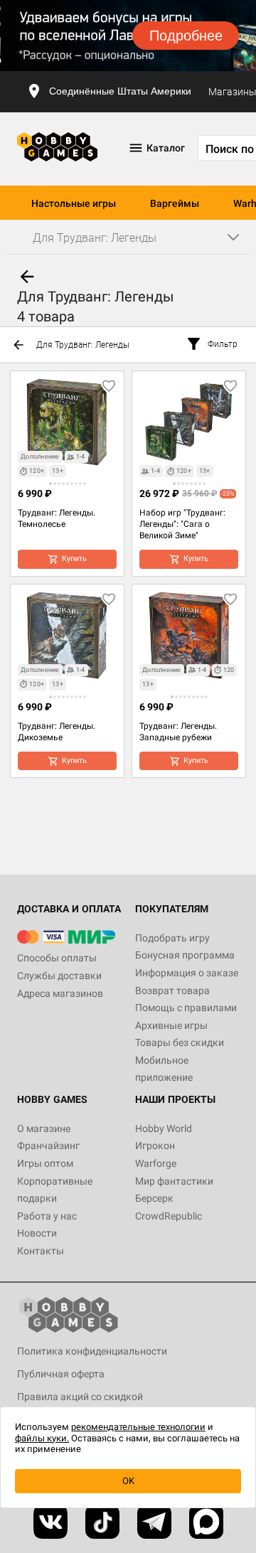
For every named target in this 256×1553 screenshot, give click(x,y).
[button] (50, 483)
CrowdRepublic (168, 1216)
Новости (37, 1233)
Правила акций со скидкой (80, 1396)
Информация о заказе (186, 972)
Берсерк (154, 1198)
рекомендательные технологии (138, 1426)
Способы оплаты (57, 958)
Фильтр (223, 344)
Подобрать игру (172, 938)
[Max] (206, 1522)
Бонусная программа (185, 955)
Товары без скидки (179, 1042)
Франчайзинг (48, 1145)
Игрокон (155, 1145)
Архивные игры (171, 1025)
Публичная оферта (61, 1373)
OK (128, 1480)
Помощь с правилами (186, 1007)
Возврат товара (172, 990)
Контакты (40, 1250)
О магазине (43, 1128)
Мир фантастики (174, 1181)
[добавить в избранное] (109, 386)
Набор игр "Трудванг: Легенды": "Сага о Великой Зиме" (182, 524)
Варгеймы (174, 203)
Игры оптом (45, 1163)
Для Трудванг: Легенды (82, 345)
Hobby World (163, 1128)
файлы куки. (42, 1438)
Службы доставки (59, 975)
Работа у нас (47, 1216)
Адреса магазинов (60, 993)
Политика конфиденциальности (92, 1351)
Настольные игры (73, 203)
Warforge (155, 1163)
